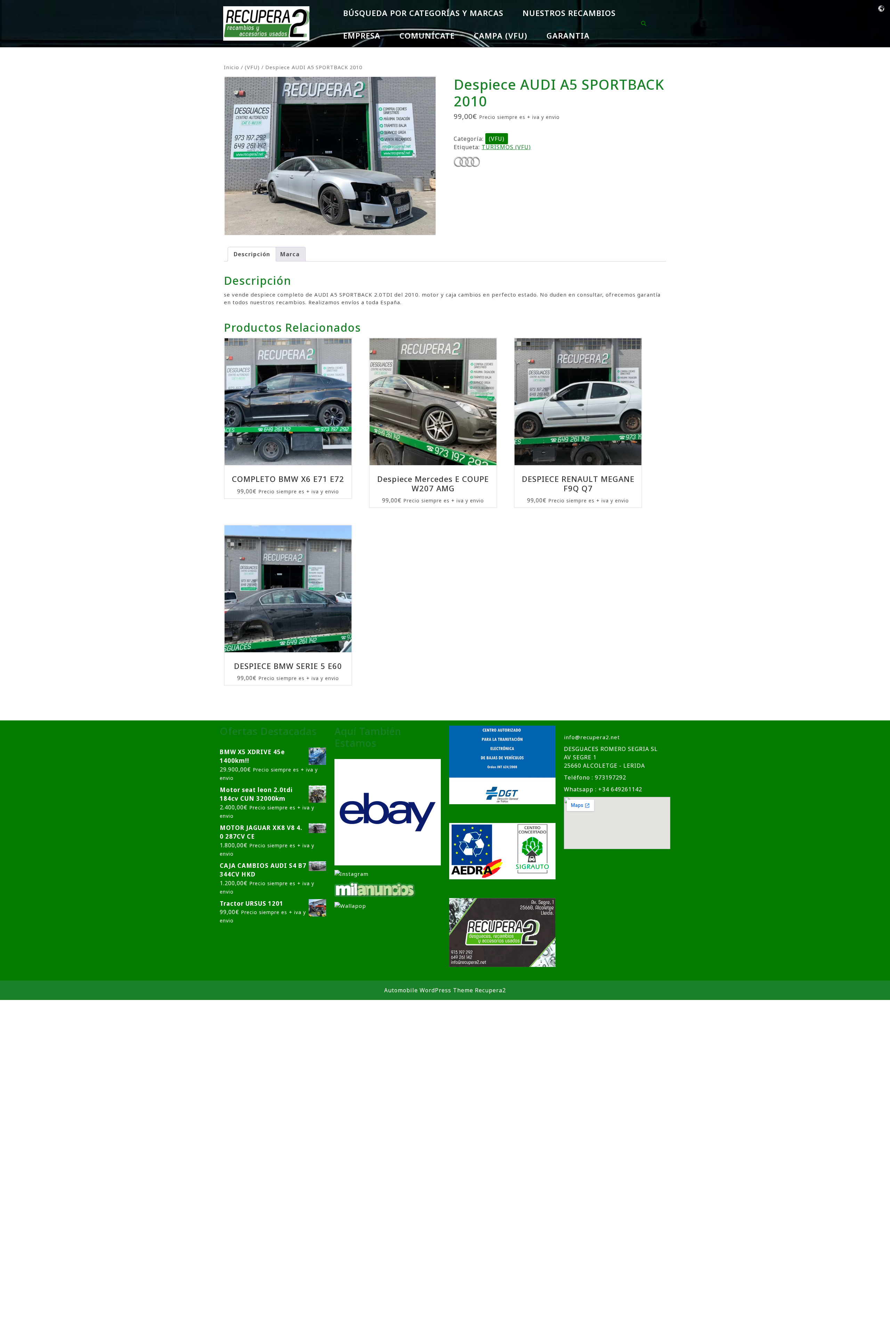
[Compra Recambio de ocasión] (350, 905)
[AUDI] (467, 162)
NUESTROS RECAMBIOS (569, 13)
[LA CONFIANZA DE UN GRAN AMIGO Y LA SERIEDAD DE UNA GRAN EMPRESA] (375, 888)
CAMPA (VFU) (500, 35)
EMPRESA (361, 35)
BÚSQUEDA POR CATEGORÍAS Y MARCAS (423, 13)
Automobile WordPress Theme (428, 990)
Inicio (231, 67)
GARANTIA (568, 35)
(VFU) (252, 67)
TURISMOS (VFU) (506, 147)
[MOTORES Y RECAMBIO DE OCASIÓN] (387, 811)
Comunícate (427, 35)
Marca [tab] (290, 254)
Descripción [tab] (252, 254)
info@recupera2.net (592, 737)
